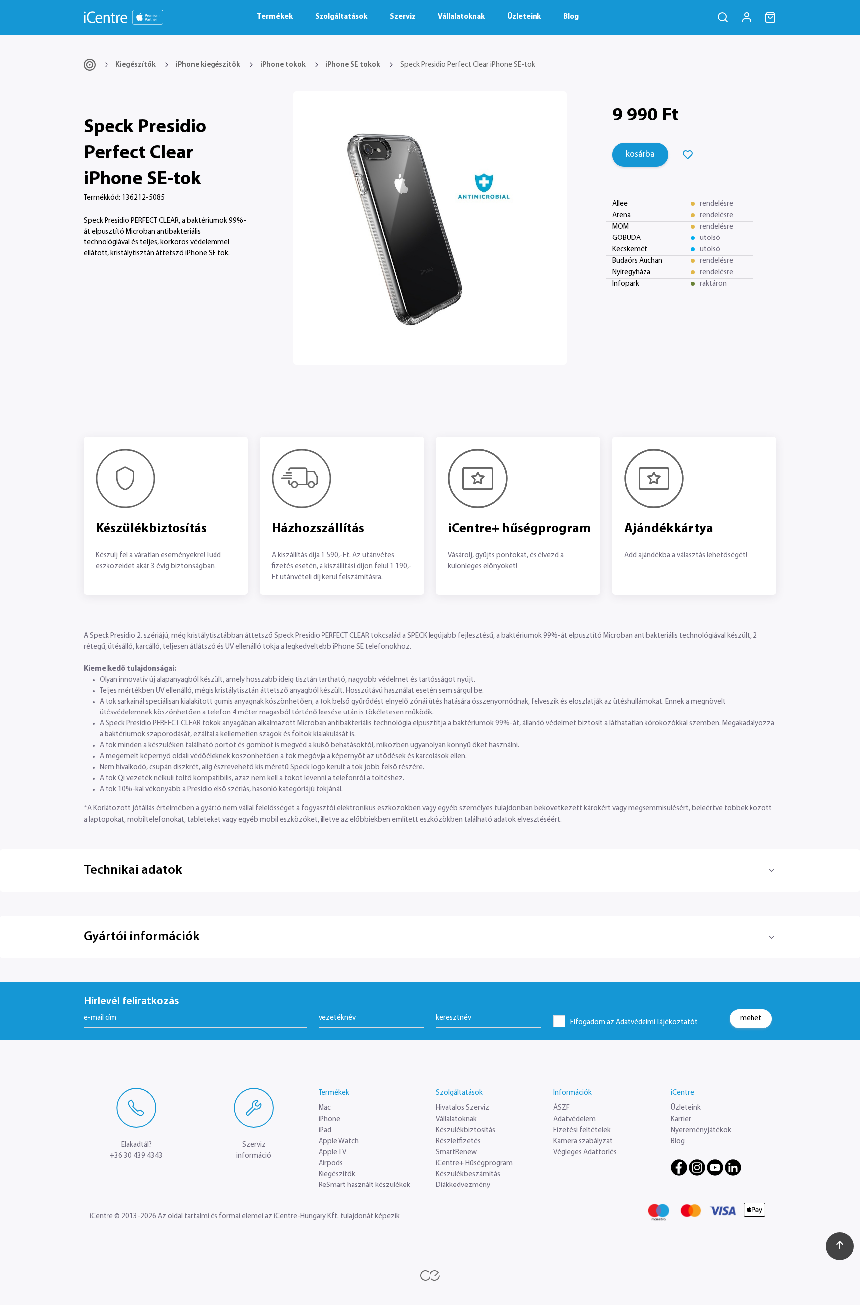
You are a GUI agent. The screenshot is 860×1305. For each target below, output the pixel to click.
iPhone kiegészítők (208, 65)
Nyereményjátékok (701, 1130)
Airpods (331, 1163)
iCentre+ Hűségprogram (474, 1163)
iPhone (329, 1119)
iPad (325, 1130)
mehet (750, 1018)
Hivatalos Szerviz (462, 1108)
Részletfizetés (458, 1141)
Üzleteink (524, 17)
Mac (325, 1108)
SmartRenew (456, 1152)
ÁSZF (561, 1108)
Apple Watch (339, 1141)
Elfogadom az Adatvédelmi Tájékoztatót (634, 1022)
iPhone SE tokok (352, 65)
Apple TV (332, 1152)
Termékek (275, 17)
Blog (571, 17)
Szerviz (403, 17)
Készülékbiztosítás (465, 1130)
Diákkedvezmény (463, 1185)
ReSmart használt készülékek (364, 1185)
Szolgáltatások (341, 17)
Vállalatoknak (461, 17)
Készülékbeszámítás (468, 1174)
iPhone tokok (283, 65)
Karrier (681, 1119)
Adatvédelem (574, 1119)
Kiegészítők (135, 65)
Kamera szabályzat (583, 1141)
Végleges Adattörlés (585, 1152)
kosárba (640, 154)
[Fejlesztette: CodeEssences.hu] (430, 1275)
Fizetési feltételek (582, 1130)
